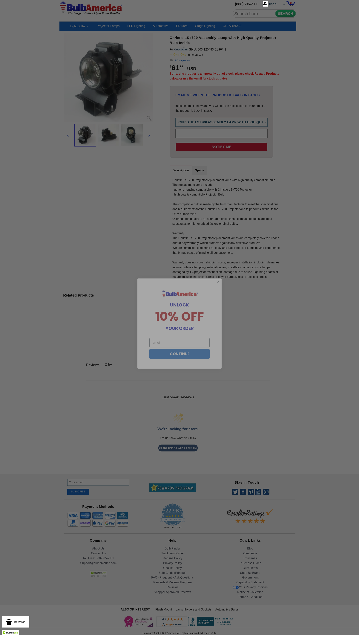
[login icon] (265, 4)
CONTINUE (179, 347)
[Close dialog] (218, 276)
